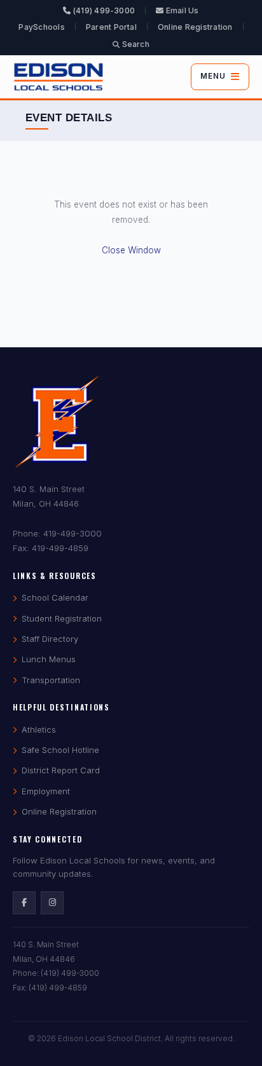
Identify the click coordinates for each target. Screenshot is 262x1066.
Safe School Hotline (60, 750)
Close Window (131, 250)
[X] (52, 902)
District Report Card (61, 770)
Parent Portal (111, 27)
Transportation (51, 680)
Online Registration (195, 27)
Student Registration (62, 618)
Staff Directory (50, 639)
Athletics (39, 729)
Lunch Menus (49, 659)
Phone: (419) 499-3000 (56, 973)
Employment (46, 791)
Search (134, 44)
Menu (213, 76)
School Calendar (55, 597)
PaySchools (41, 27)
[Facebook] (24, 902)
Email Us (180, 10)
